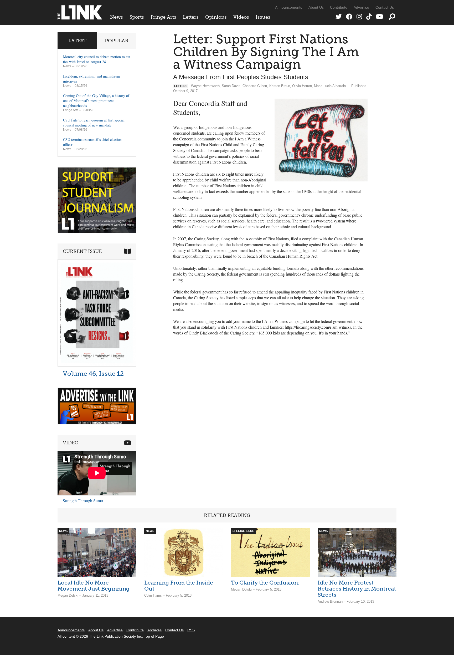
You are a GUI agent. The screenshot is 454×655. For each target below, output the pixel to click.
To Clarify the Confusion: (265, 582)
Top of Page (154, 636)
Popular (116, 41)
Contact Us (384, 7)
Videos (241, 17)
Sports (137, 17)
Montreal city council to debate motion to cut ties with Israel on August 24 (96, 59)
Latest (77, 41)
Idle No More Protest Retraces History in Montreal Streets (357, 588)
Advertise (361, 7)
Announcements (288, 7)
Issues (263, 17)
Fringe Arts (163, 17)
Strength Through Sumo (83, 500)
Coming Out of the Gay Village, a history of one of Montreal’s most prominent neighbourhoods (96, 100)
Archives (154, 630)
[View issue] (97, 365)
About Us (316, 7)
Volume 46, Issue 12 (93, 373)
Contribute (338, 7)
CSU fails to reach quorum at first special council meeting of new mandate (94, 123)
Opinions (216, 17)
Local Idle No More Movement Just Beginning (94, 585)
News (116, 17)
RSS (191, 630)
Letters (191, 17)
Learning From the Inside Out (178, 585)
